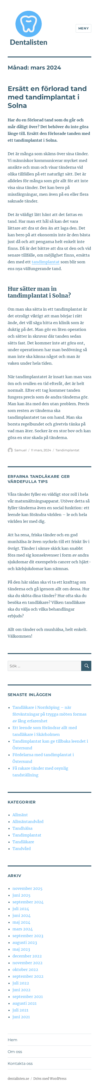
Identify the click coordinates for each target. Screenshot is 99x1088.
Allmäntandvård (27, 821)
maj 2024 (21, 922)
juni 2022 (21, 989)
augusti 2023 (24, 942)
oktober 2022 (25, 969)
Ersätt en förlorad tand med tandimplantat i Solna (47, 97)
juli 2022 (20, 983)
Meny (83, 28)
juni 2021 (21, 1016)
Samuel (20, 450)
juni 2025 (21, 895)
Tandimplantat (67, 450)
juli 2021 (20, 1010)
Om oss (15, 1051)
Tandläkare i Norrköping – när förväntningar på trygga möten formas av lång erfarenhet (49, 714)
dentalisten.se (18, 1079)
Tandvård (21, 848)
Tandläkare (23, 841)
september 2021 (27, 996)
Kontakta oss (20, 1063)
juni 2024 (21, 915)
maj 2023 (21, 949)
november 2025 (27, 888)
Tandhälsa (22, 828)
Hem (12, 1040)
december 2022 (27, 956)
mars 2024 (22, 929)
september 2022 (27, 976)
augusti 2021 (24, 1003)
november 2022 (27, 962)
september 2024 (27, 902)
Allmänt (20, 814)
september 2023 (27, 935)
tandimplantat (46, 261)
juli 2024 (20, 908)
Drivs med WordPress (50, 1079)
